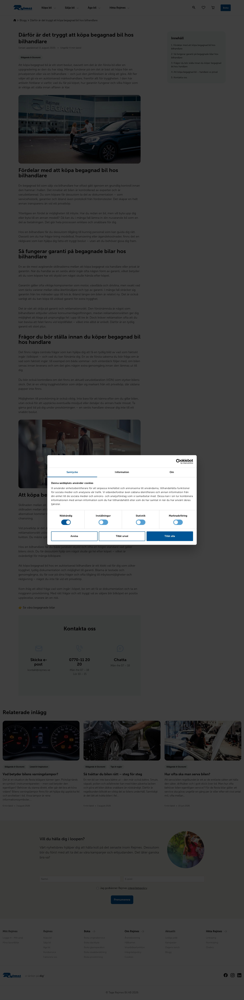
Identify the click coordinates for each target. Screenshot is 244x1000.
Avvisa (74, 536)
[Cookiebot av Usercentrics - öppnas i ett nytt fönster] (178, 461)
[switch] (103, 522)
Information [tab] (122, 472)
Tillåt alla (169, 536)
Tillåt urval (122, 536)
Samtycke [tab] (72, 472)
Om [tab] (172, 472)
